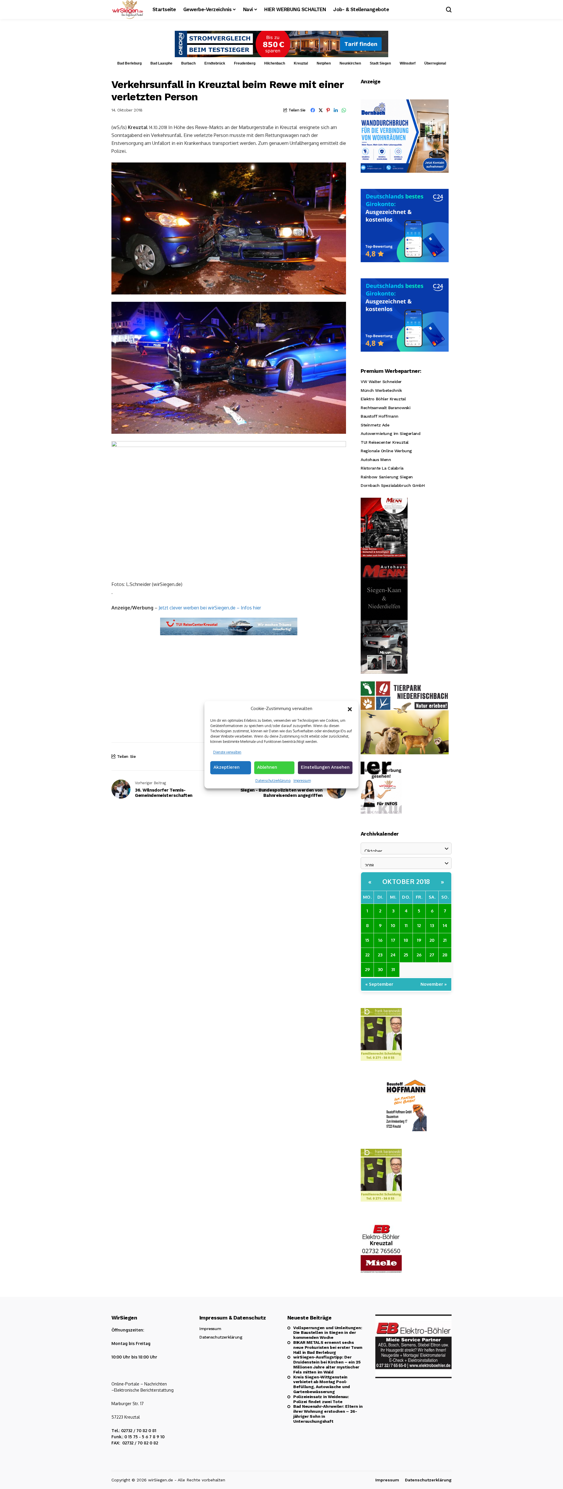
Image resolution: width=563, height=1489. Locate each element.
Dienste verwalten (227, 752)
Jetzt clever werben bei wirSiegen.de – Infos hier (210, 608)
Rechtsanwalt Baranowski (385, 407)
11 (406, 925)
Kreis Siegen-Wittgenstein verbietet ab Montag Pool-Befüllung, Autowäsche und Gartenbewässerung (321, 1384)
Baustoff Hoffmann (379, 416)
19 (419, 940)
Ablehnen (267, 767)
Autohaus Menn (376, 459)
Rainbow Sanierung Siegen (387, 477)
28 (444, 955)
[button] (350, 709)
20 (432, 940)
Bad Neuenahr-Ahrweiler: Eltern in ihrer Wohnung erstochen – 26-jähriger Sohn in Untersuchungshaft (328, 1413)
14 (445, 925)
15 (367, 940)
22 (367, 955)
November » (433, 984)
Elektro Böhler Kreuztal (383, 399)
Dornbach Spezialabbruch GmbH (393, 485)
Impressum (302, 780)
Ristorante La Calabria (382, 468)
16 (380, 940)
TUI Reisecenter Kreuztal (384, 442)
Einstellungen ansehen (325, 767)
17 (393, 940)
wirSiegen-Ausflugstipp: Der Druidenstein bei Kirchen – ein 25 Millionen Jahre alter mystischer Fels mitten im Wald (327, 1364)
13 (432, 925)
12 (419, 925)
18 (406, 940)
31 (393, 969)
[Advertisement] (228, 684)
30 (380, 969)
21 (445, 940)
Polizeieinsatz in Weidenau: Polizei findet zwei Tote (321, 1399)
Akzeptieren (226, 767)
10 (393, 925)
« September (379, 984)
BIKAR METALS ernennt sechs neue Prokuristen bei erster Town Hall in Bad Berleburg (327, 1347)
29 (367, 969)
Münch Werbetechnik (381, 390)
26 (419, 955)
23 (380, 955)
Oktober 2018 (406, 881)
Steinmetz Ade (375, 425)
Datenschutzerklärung (273, 780)
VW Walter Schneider (381, 381)
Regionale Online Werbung (386, 450)
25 (406, 955)
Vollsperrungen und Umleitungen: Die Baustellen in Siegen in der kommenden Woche (327, 1332)
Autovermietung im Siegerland (390, 433)
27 (432, 955)
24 (393, 955)
